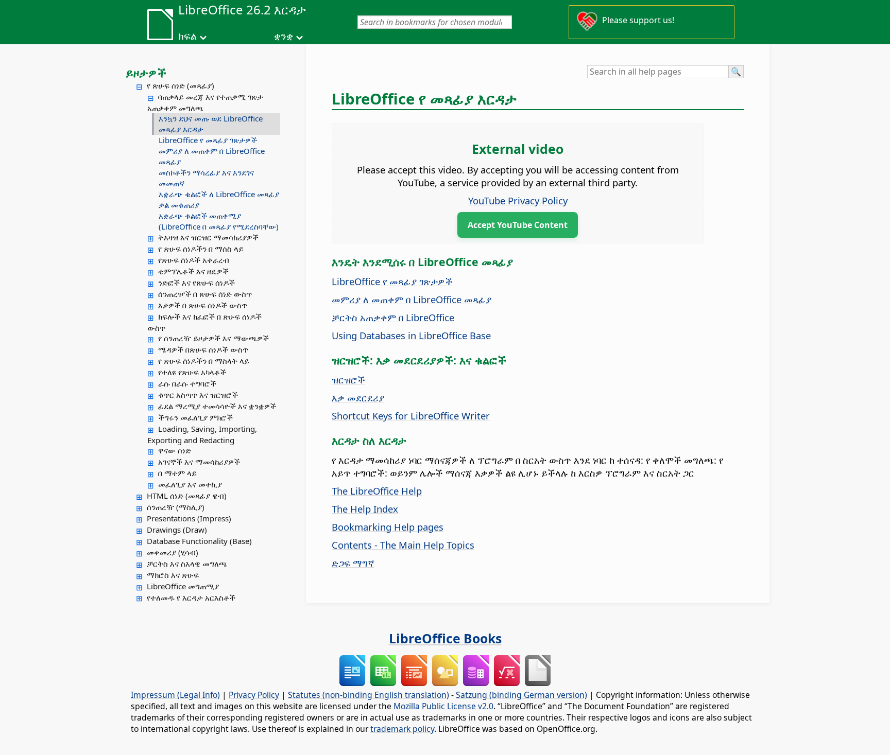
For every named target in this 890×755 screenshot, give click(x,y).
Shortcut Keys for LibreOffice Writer (411, 415)
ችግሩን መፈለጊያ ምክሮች (195, 417)
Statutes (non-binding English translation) (368, 694)
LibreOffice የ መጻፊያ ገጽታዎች (208, 140)
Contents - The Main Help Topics (403, 544)
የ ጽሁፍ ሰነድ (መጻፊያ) (180, 85)
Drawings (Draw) (177, 529)
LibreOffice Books (445, 638)
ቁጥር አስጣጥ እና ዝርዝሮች (198, 395)
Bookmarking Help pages (387, 526)
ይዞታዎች (146, 72)
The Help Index (365, 508)
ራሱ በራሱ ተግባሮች (187, 383)
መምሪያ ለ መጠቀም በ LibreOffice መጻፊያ (212, 156)
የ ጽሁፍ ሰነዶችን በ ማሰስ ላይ (201, 248)
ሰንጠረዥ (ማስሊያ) (175, 507)
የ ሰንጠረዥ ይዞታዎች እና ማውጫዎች (213, 338)
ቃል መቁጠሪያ (179, 205)
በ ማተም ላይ (177, 473)
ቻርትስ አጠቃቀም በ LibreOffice (393, 317)
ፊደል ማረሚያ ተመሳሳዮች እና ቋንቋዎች (217, 406)
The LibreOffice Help (377, 490)
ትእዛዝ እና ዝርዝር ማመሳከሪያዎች (208, 237)
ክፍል (187, 36)
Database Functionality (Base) (199, 541)
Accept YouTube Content (518, 225)
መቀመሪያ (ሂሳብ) (172, 552)
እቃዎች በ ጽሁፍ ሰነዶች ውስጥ (202, 305)
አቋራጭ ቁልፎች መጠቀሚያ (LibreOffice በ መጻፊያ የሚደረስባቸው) (219, 221)
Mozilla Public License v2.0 (443, 706)
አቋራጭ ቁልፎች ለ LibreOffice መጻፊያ (219, 194)
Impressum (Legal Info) (175, 694)
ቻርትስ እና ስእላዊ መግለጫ (187, 563)
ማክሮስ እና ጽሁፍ (173, 575)
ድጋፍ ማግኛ (353, 562)
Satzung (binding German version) (521, 694)
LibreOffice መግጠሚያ (183, 586)
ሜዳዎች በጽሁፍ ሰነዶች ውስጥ (203, 349)
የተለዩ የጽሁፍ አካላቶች (192, 372)
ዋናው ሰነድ (174, 450)
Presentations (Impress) (189, 518)
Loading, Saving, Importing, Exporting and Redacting (202, 434)
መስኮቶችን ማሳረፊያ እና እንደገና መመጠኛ (206, 177)
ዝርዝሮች (348, 379)
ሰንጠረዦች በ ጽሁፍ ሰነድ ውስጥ (205, 294)
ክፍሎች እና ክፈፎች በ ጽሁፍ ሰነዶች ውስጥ (204, 322)
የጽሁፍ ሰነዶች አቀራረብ (193, 260)
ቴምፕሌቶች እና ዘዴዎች (193, 271)
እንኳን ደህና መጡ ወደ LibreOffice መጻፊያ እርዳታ (211, 123)
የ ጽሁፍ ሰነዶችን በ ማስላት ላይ (203, 361)
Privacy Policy (254, 694)
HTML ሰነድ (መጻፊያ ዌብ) (187, 495)
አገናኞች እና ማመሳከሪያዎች (199, 461)
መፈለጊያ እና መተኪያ (190, 484)
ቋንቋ (283, 36)
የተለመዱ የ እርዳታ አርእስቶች (191, 597)
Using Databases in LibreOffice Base (411, 335)
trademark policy (402, 728)
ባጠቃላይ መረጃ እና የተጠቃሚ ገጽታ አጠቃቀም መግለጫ (205, 102)
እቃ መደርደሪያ (358, 397)
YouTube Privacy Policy (518, 200)
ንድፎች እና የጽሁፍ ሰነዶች (196, 282)
